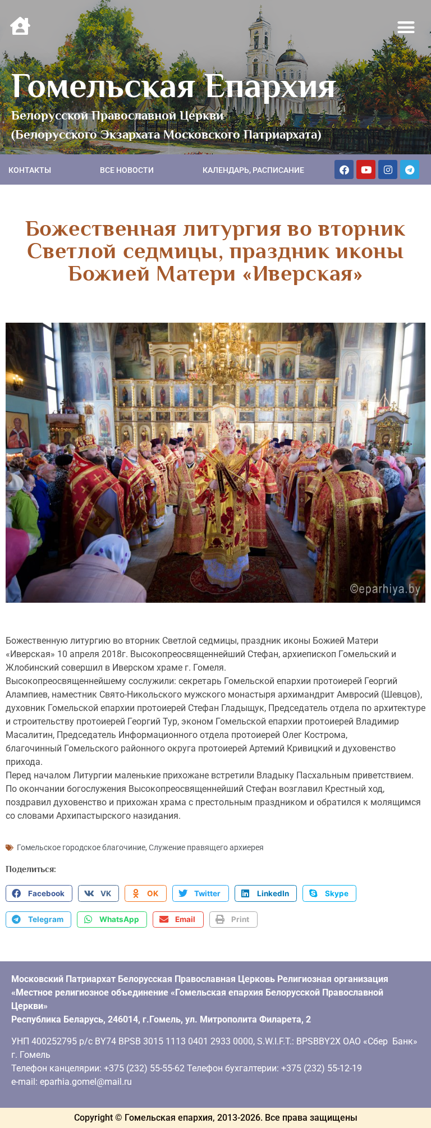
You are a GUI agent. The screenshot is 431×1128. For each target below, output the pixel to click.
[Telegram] (409, 169)
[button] (406, 27)
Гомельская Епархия (173, 85)
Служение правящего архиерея (206, 847)
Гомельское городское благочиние (81, 847)
